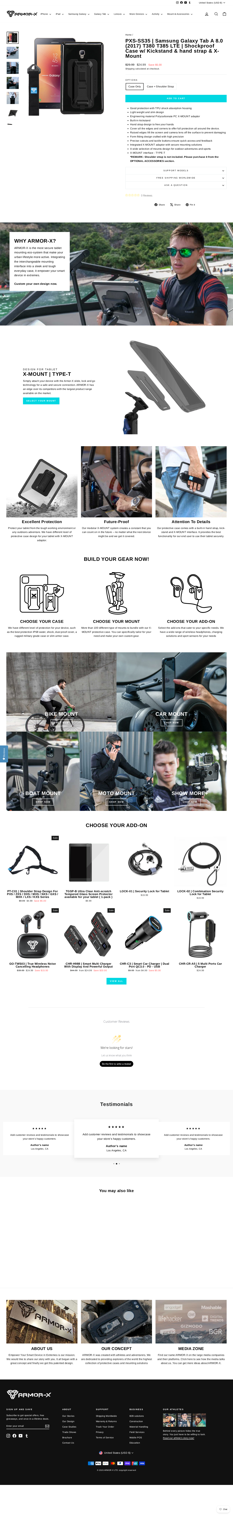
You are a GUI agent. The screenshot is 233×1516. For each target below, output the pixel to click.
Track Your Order (105, 1426)
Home (128, 34)
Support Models (175, 170)
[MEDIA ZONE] (191, 1322)
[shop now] (171, 692)
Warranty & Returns (106, 1421)
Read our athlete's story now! (178, 1438)
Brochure (67, 1437)
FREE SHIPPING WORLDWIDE (176, 178)
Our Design (68, 1421)
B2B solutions (136, 1416)
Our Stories (68, 1416)
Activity (156, 14)
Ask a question (176, 185)
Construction (136, 1421)
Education (134, 1442)
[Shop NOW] (43, 771)
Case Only (134, 86)
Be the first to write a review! (116, 1063)
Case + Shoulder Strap (160, 86)
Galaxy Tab (100, 14)
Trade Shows (69, 1432)
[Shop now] (116, 771)
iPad (58, 14)
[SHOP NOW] (61, 692)
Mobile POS (135, 1437)
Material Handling (138, 1426)
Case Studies (69, 1426)
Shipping (130, 69)
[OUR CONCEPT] (116, 1322)
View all (116, 981)
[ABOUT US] (42, 1322)
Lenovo (118, 14)
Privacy (100, 1432)
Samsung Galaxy (77, 14)
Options (131, 80)
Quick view (32, 885)
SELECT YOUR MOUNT (41, 401)
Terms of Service (105, 1437)
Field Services (137, 1432)
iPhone (45, 14)
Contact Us (68, 1442)
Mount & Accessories (178, 14)
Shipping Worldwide (106, 1416)
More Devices (137, 14)
